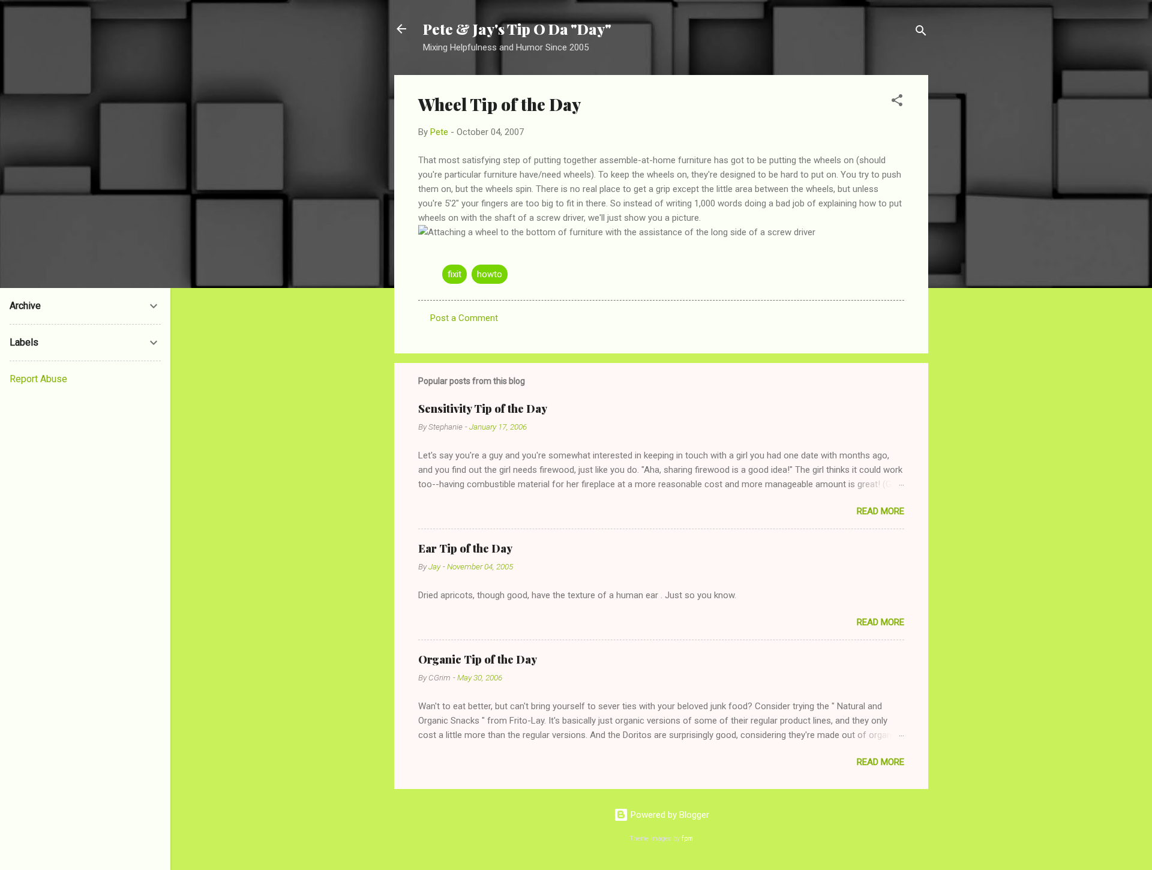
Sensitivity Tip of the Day (482, 408)
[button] (897, 102)
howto (489, 274)
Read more (880, 511)
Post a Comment (464, 318)
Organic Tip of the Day (477, 659)
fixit (454, 274)
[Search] (921, 32)
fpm (687, 838)
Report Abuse (38, 379)
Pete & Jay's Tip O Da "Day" (517, 28)
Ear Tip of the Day (465, 548)
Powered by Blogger (668, 814)
